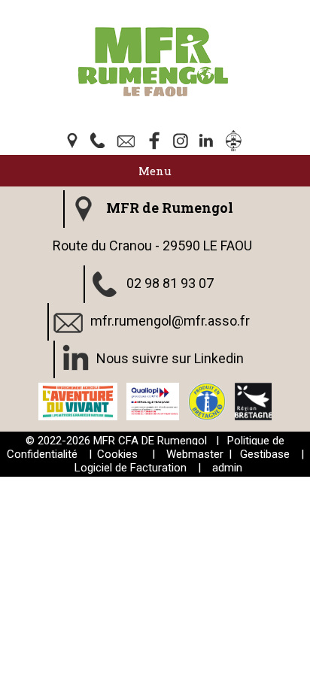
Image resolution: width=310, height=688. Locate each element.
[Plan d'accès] (74, 142)
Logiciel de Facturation (130, 467)
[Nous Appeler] (101, 142)
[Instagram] (182, 142)
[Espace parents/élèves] (236, 142)
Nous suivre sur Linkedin (170, 358)
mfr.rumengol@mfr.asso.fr (170, 321)
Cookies (117, 454)
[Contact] (128, 142)
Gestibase (265, 454)
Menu (155, 170)
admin (227, 467)
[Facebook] (155, 142)
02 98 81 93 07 (170, 283)
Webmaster (194, 454)
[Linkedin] (209, 142)
